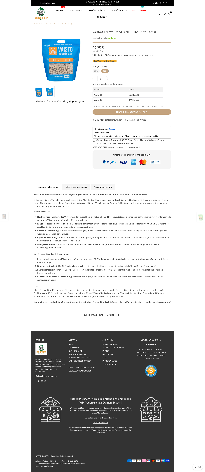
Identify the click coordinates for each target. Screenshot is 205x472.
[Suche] (156, 13)
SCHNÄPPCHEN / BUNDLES (113, 348)
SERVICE (101, 17)
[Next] (83, 57)
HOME (35, 24)
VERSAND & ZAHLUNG (78, 354)
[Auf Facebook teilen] (64, 101)
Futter (41, 24)
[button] (169, 13)
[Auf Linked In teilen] (73, 101)
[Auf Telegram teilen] (76, 101)
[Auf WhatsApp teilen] (80, 101)
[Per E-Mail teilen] (83, 101)
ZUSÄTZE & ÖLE (96, 10)
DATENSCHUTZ (75, 351)
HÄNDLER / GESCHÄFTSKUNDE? (82, 368)
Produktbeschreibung (47, 187)
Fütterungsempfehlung (76, 187)
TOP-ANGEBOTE (109, 364)
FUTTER (60, 9)
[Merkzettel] (164, 13)
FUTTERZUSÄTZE (109, 361)
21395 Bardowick (100, 423)
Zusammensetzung (103, 187)
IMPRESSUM (74, 348)
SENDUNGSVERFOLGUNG (79, 358)
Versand (130, 119)
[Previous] (37, 57)
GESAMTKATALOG (110, 344)
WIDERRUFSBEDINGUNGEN (80, 361)
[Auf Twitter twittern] (67, 101)
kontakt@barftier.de (47, 3)
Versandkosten (47, 466)
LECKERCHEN (76, 10)
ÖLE (104, 358)
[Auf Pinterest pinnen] (70, 101)
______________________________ (80, 364)
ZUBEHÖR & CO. (118, 10)
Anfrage (143, 119)
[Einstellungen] (160, 13)
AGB (71, 344)
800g (105, 71)
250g (96, 71)
